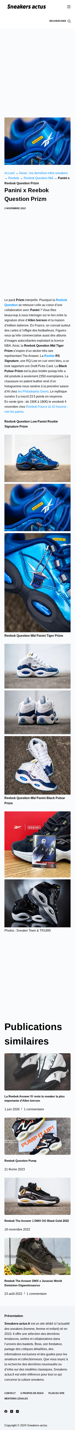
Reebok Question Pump (20, 1160)
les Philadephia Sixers (33, 391)
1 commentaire (34, 1109)
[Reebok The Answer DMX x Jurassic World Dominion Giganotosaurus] (37, 1256)
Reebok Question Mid (38, 178)
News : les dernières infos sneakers (43, 173)
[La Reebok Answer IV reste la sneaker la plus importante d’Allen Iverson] (37, 1071)
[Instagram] (17, 1411)
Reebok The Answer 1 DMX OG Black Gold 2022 (36, 1220)
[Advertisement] (37, 68)
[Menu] (69, 6)
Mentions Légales (16, 1398)
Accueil (9, 173)
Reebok (13, 178)
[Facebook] (5, 1411)
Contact (10, 1393)
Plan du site (56, 1393)
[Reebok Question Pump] (37, 1136)
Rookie (49, 355)
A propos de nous (32, 1393)
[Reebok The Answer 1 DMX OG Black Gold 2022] (37, 1196)
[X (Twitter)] (11, 1411)
